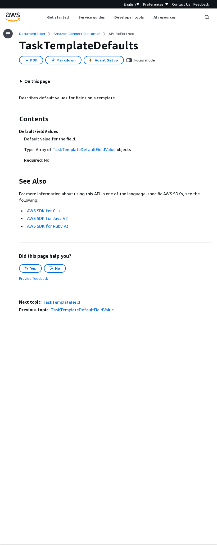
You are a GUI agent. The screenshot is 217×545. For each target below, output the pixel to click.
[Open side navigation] (8, 33)
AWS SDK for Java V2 (47, 218)
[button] (34, 81)
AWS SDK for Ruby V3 (48, 226)
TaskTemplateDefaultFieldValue (84, 149)
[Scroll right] (180, 17)
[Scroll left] (43, 17)
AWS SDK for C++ (43, 210)
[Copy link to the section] (15, 119)
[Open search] (207, 17)
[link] (121, 33)
